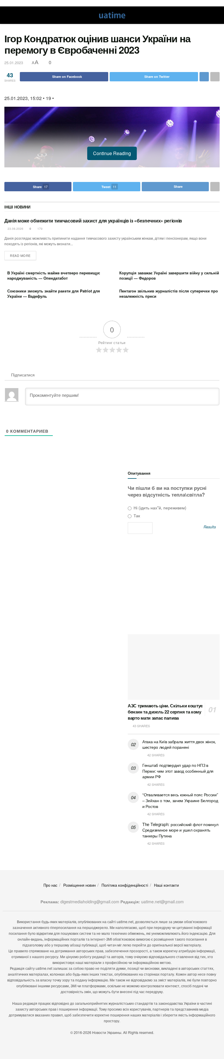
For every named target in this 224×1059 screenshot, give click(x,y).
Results (210, 527)
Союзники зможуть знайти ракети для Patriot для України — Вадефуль (53, 293)
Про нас (50, 885)
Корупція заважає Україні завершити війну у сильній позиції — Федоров (169, 275)
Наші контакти (166, 885)
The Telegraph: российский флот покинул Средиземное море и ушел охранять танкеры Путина (180, 830)
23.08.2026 (15, 229)
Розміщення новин (79, 885)
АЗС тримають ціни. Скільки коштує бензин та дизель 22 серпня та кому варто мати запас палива (165, 711)
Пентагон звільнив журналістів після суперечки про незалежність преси (168, 293)
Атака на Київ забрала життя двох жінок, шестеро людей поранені (179, 744)
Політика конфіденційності (125, 885)
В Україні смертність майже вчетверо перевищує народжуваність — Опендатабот (53, 275)
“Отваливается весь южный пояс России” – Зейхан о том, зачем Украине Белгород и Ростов (180, 800)
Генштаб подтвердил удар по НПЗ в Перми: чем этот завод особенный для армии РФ (178, 770)
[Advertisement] (174, 586)
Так (136, 515)
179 (39, 229)
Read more (20, 255)
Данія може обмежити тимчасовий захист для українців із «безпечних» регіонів (93, 220)
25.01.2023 (13, 62)
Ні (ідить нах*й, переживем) (159, 507)
